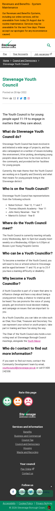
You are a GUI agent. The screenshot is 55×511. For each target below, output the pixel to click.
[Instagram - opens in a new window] (28, 98)
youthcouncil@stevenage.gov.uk (19, 367)
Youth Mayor (34, 341)
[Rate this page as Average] (17, 401)
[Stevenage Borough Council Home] (27, 412)
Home (6, 60)
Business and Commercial (27, 436)
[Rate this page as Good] (7, 401)
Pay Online (27, 469)
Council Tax (27, 440)
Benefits (27, 431)
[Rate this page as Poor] (28, 401)
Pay (5, 54)
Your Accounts (20, 54)
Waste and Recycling (27, 452)
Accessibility (9, 503)
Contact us (27, 473)
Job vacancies (43, 54)
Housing (27, 448)
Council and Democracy (25, 60)
